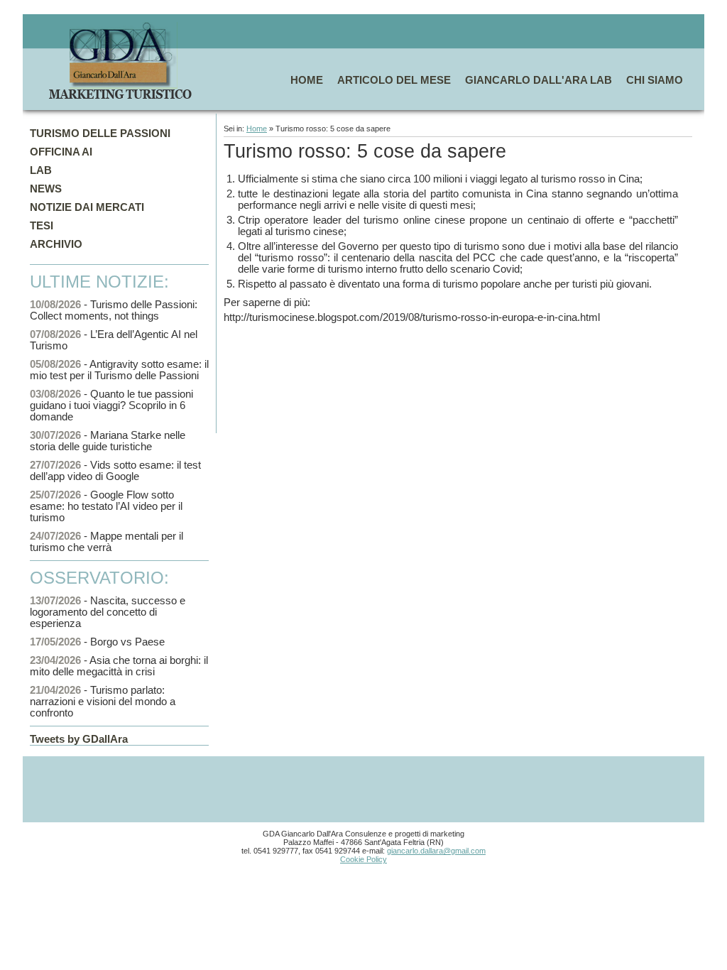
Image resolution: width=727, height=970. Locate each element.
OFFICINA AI (61, 152)
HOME (306, 80)
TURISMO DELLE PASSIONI (100, 133)
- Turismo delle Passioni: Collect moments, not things (113, 310)
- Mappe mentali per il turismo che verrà (106, 541)
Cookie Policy (363, 859)
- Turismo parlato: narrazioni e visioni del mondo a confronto (102, 702)
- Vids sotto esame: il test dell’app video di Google (115, 470)
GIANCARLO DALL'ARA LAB (538, 80)
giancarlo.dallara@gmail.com (436, 850)
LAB (41, 170)
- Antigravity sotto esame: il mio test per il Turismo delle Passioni (119, 370)
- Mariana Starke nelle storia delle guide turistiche (107, 441)
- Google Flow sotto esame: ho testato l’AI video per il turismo (106, 506)
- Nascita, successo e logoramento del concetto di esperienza (107, 612)
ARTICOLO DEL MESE (394, 80)
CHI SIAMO (654, 80)
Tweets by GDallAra (79, 739)
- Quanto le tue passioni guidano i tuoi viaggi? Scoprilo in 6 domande (111, 405)
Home (256, 128)
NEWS (46, 189)
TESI (41, 225)
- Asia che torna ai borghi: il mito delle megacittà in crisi (119, 666)
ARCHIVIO (56, 244)
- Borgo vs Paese (97, 642)
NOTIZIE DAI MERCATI (87, 207)
